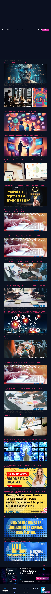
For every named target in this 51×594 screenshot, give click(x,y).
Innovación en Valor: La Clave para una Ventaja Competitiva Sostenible (24, 185)
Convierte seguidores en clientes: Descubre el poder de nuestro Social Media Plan (24, 337)
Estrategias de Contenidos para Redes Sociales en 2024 (20, 111)
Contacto (32, 29)
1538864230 (15, 588)
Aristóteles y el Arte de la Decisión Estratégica (17, 63)
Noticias (28, 29)
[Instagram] (40, 29)
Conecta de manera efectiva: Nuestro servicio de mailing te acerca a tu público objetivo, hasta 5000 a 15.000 (24, 236)
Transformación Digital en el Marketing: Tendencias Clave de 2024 (23, 135)
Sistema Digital (24, 29)
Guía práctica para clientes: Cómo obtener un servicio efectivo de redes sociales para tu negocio (24, 491)
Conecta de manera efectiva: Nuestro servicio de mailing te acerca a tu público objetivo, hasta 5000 (24, 363)
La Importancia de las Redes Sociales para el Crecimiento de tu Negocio (24, 87)
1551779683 (15, 592)
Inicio (16, 29)
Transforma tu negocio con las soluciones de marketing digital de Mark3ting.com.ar (22, 466)
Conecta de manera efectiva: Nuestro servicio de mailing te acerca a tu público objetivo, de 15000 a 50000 (24, 210)
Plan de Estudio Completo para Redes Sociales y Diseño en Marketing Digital (24, 160)
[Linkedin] (38, 29)
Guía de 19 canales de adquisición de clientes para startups (21, 517)
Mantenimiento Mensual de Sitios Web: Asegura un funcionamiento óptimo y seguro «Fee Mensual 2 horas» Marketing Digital (25, 440)
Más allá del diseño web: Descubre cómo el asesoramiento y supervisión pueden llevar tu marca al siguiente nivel (24, 286)
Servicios (18, 29)
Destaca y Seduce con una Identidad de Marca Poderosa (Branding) (23, 261)
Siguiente (45, 565)
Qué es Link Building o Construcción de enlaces (17, 541)
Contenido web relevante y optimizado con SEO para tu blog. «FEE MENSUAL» (23, 414)
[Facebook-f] (35, 588)
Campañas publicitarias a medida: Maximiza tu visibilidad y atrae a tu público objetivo (23, 389)
